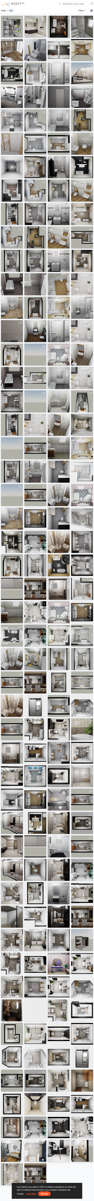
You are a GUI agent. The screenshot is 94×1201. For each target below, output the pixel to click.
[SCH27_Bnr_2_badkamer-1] (35, 401)
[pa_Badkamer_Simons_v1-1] (59, 940)
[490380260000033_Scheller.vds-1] (59, 97)
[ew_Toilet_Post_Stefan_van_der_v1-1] (12, 167)
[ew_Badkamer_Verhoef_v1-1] (35, 144)
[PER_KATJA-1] (82, 401)
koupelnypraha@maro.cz (16, 152)
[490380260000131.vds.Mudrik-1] (59, 495)
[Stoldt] (59, 50)
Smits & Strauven (36, 363)
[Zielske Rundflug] (12, 308)
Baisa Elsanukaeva (37, 457)
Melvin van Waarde (37, 1019)
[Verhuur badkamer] (35, 1010)
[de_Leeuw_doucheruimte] (59, 1151)
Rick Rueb (81, 433)
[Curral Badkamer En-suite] (35, 753)
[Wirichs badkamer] (35, 565)
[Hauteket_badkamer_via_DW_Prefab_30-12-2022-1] (82, 753)
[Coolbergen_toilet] (12, 1010)
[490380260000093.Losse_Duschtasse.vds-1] (59, 261)
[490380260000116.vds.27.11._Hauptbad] (82, 355)
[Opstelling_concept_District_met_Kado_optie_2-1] (82, 776)
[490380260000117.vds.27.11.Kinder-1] (82, 308)
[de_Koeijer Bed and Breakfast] (12, 1174)
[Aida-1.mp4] (35, 425)
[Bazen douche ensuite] (35, 706)
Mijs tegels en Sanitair (15, 82)
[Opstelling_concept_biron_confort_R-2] (59, 917)
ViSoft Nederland (83, 738)
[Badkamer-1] (12, 823)
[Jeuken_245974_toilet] (82, 1010)
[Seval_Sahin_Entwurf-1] (35, 448)
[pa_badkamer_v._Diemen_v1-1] (59, 191)
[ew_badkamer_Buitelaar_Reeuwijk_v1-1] (59, 800)
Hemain (80, 35)
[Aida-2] (82, 331)
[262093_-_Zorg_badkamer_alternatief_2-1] (12, 987)
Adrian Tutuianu (13, 106)
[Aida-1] (82, 284)
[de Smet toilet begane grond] (12, 1034)
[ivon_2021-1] (82, 237)
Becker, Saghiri (12, 199)
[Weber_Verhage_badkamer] (35, 542)
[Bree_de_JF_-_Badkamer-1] (82, 706)
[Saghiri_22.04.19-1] (12, 191)
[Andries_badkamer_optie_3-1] (59, 636)
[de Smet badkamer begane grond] (12, 1081)
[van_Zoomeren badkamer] (59, 1104)
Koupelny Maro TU (84, 223)
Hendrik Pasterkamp (61, 644)
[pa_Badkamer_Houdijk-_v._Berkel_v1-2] (59, 706)
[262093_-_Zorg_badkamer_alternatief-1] (12, 893)
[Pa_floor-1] (35, 987)
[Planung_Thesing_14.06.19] (82, 97)
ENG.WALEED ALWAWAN (63, 35)
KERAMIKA (81, 410)
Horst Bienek (58, 316)
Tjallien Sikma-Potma (15, 644)
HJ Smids (10, 832)
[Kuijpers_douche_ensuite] (35, 659)
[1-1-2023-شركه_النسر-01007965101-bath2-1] (82, 1081)
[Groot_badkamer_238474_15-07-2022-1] (82, 425)
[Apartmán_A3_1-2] (12, 144)
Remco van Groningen (38, 410)
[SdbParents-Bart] (12, 50)
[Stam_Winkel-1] (12, 73)
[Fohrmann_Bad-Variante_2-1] (59, 355)
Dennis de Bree (82, 715)
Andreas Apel (12, 597)
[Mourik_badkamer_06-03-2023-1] (35, 612)
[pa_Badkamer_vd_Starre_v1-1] (59, 753)
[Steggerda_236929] (59, 1127)
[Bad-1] (12, 214)
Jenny (79, 293)
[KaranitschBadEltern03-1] (82, 167)
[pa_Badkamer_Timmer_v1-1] (12, 401)
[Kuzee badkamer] (82, 823)
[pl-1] (12, 355)
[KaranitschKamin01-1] (35, 237)
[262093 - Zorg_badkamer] (12, 940)
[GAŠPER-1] (35, 167)
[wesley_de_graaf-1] (35, 355)
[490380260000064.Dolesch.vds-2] (59, 167)
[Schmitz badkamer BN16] (82, 518)
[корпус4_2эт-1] (35, 191)
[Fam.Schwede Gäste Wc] (35, 331)
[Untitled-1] (59, 659)
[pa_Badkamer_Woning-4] (35, 214)
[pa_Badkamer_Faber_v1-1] (35, 308)
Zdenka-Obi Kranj (13, 363)
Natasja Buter (35, 527)
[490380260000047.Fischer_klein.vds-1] (59, 73)
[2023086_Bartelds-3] (35, 776)
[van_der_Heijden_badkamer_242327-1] (82, 565)
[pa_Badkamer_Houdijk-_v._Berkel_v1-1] (59, 144)
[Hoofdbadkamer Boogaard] (35, 1151)
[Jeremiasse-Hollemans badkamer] (12, 1104)
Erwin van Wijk (35, 82)
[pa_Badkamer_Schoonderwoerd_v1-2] (12, 261)
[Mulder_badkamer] (82, 964)
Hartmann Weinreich (15, 223)
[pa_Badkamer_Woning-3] (82, 542)
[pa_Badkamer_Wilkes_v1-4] (35, 261)
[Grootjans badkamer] (12, 1151)
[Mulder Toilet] (59, 1034)
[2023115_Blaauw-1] (59, 1081)
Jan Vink (10, 35)
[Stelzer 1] (59, 401)
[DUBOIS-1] (82, 27)
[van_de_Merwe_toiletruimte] (35, 870)
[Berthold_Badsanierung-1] (12, 331)
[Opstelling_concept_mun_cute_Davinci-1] (59, 964)
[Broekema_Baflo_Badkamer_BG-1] (12, 542)
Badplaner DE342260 (15, 808)
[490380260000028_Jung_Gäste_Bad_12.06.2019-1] (82, 191)
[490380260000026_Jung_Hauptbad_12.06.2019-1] (59, 284)
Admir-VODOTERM (37, 176)
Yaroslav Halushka (37, 597)
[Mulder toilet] (59, 776)
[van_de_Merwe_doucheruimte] (35, 917)
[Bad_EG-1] (12, 589)
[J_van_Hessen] (35, 27)
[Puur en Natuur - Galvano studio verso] (82, 729)
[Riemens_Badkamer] (35, 823)
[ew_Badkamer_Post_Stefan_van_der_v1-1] (12, 120)
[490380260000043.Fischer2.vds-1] (59, 120)
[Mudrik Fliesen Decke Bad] (59, 542)
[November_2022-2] (35, 589)
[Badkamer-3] (12, 870)
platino (79, 1089)
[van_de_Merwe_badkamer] (35, 940)
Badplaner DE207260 (38, 59)
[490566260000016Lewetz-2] (82, 73)
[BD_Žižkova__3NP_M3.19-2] (82, 214)
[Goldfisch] (59, 893)
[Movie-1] (82, 120)
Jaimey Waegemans (84, 480)
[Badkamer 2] (35, 1057)
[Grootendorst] (59, 682)
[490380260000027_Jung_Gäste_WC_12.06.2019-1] (82, 144)
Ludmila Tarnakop (37, 199)
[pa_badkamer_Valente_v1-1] (35, 378)
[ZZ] (12, 97)
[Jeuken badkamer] (35, 893)
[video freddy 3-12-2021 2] (35, 518)
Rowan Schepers (36, 35)
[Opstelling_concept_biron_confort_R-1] (59, 870)
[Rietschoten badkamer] (12, 1057)
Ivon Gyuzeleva (83, 246)
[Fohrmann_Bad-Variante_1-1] (59, 308)
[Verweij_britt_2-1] (59, 565)
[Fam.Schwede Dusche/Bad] (35, 284)
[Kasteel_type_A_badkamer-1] (82, 472)
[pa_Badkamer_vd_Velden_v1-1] (82, 589)
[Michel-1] (12, 27)
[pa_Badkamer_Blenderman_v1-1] (35, 120)
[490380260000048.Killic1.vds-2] (35, 97)
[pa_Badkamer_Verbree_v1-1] (35, 73)
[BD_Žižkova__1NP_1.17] (82, 261)
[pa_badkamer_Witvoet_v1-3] (59, 472)
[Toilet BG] (35, 1104)
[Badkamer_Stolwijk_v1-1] (82, 636)
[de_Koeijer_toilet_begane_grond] (82, 1151)
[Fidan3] (12, 378)
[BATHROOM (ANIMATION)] (59, 27)
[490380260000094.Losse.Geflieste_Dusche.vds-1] (59, 214)
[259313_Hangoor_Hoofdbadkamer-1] (12, 846)
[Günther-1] (59, 846)
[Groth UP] (35, 472)
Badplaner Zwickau (84, 82)
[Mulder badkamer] (59, 729)
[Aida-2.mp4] (82, 378)
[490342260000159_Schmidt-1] (12, 800)
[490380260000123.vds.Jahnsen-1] (59, 448)
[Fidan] (12, 284)
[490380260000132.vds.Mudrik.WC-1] (59, 589)
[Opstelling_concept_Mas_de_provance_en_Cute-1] (59, 823)
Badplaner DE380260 (62, 82)
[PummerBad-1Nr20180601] (82, 50)
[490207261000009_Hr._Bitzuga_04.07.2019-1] (35, 50)
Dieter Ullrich (82, 59)
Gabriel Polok (12, 340)
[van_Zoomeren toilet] (59, 1057)
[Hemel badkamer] (35, 729)
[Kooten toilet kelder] (12, 1127)
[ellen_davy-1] (12, 636)
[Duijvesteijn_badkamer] (12, 776)
